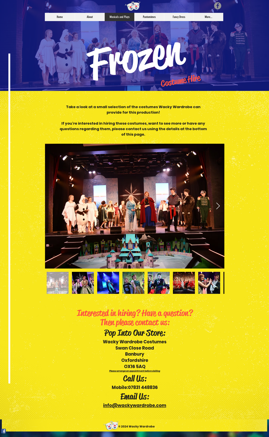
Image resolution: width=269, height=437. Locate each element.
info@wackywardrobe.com (134, 405)
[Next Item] (218, 206)
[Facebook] (217, 5)
